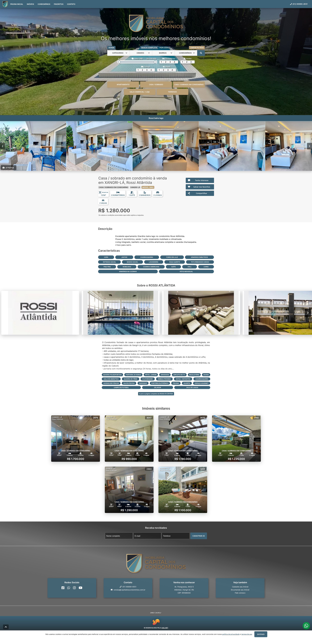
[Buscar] (201, 53)
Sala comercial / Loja (140, 92)
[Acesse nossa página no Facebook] (63, 587)
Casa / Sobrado (156, 84)
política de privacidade (230, 634)
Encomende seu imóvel (240, 590)
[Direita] (309, 146)
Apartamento (123, 84)
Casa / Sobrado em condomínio (189, 84)
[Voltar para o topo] (6, 626)
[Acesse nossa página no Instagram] (74, 587)
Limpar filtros (197, 47)
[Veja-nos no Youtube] (80, 587)
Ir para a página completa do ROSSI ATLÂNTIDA (156, 394)
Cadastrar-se (198, 536)
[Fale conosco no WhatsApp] (68, 587)
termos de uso (246, 634)
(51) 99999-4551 (300, 4)
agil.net (164, 628)
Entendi (260, 634)
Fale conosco (240, 593)
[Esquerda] (2, 146)
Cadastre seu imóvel (240, 587)
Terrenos (172, 92)
